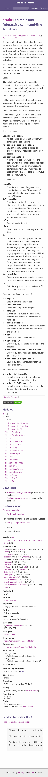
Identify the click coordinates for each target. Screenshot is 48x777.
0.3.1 (21, 540)
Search (7, 8)
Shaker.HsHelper (12, 453)
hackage (21, 772)
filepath (26, 556)
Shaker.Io (9, 456)
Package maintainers (12, 510)
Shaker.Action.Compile (18, 423)
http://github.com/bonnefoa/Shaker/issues (22, 647)
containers (8, 554)
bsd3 (5, 35)
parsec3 (23, 569)
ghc (5, 559)
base (6, 549)
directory (7, 556)
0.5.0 (6, 543)
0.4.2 (35, 540)
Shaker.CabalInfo (12, 432)
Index (5, 414)
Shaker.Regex (11, 475)
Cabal (6, 551)
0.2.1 (13, 540)
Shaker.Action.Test (16, 429)
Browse (34, 8)
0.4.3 (40, 540)
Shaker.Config (11, 447)
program (25, 35)
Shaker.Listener (12, 459)
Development (10, 634)
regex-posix (9, 574)
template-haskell (11, 577)
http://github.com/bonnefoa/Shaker (19, 641)
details (7, 587)
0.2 (9, 540)
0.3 (17, 540)
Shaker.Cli (9, 438)
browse (27, 492)
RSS (13, 537)
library (20, 35)
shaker (9, 19)
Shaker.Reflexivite (13, 472)
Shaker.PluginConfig (14, 469)
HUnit (6, 567)
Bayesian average (32, 691)
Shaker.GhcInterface (14, 450)
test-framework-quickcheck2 (16, 584)
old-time (7, 569)
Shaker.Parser (11, 466)
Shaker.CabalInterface (15, 435)
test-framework (10, 579)
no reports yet (28, 707)
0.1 (5, 540)
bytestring (24, 549)
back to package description (16, 722)
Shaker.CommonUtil (14, 441)
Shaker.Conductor (13, 444)
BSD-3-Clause (10, 600)
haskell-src (8, 564)
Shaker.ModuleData (14, 462)
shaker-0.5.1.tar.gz (15, 492)
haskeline (8, 562)
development (12, 35)
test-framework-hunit (13, 582)
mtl (25, 567)
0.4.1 (30, 540)
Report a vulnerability (10, 38)
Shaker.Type (10, 481)
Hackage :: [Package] (26, 2)
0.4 (25, 540)
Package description (16, 498)
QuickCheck (8, 572)
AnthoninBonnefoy (15, 514)
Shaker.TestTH (11, 478)
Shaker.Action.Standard (18, 426)
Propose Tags (35, 35)
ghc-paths (23, 559)
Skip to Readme (11, 397)
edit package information (18, 522)
